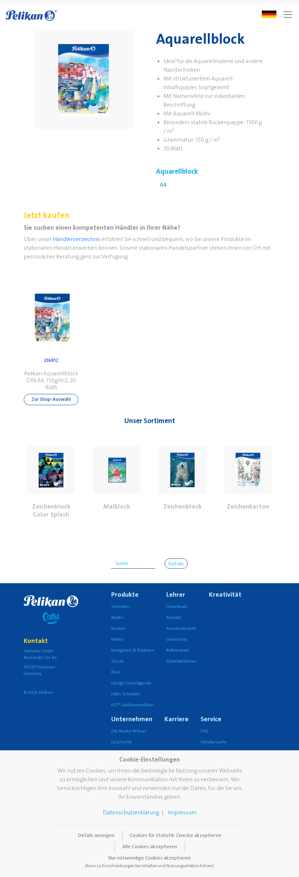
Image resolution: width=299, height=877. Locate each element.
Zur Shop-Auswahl (51, 399)
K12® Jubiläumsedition (132, 705)
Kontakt (173, 617)
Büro (115, 672)
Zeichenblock (182, 506)
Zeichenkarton (248, 506)
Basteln (118, 628)
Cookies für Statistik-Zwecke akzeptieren (175, 835)
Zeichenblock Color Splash (51, 510)
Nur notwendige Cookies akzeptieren (149, 861)
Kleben (117, 639)
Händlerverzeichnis (76, 239)
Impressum (182, 812)
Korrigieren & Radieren (132, 650)
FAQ (204, 731)
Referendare (177, 650)
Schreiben (120, 606)
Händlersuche (214, 742)
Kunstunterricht (181, 628)
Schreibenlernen (181, 661)
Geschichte (121, 742)
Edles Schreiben (126, 694)
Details (176, 564)
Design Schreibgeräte (131, 683)
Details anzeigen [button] (96, 835)
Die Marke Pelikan (128, 731)
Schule (117, 661)
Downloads (177, 606)
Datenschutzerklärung (131, 812)
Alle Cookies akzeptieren (149, 847)
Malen (117, 617)
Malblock (116, 506)
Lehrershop (176, 639)
